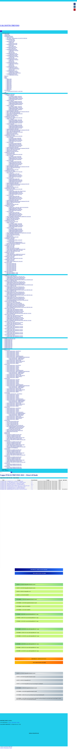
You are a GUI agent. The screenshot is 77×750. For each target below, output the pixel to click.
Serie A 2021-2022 (10, 190)
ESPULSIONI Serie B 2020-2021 (15, 215)
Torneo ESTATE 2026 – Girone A (13, 352)
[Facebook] (75, 4)
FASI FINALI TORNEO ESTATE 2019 (14, 434)
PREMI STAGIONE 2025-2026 (12, 134)
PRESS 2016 (9, 89)
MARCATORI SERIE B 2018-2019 (15, 242)
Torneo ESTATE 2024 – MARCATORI (14, 388)
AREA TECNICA (10, 37)
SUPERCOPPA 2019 (8, 344)
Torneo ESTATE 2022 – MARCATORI (14, 416)
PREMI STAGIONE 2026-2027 (12, 115)
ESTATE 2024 (7, 378)
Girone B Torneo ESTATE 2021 (12, 423)
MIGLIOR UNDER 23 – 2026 (12, 273)
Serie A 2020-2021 (10, 206)
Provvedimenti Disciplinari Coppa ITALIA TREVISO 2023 (17, 300)
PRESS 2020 (9, 85)
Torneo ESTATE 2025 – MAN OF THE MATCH (16, 375)
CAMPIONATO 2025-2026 (10, 116)
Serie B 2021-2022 (10, 195)
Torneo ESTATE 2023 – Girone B (13, 395)
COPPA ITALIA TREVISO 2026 (11, 280)
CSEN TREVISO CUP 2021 (10, 308)
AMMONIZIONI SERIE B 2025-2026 (16, 126)
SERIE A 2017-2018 (10, 246)
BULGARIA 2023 (12, 48)
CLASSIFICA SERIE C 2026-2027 (15, 106)
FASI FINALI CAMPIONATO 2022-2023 (14, 171)
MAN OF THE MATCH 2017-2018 (13, 251)
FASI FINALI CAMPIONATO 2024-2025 (14, 136)
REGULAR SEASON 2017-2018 (13, 248)
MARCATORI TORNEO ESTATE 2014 (14, 468)
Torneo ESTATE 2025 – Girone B (13, 367)
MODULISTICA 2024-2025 (12, 150)
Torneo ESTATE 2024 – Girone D (13, 383)
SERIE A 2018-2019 (10, 238)
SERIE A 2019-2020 (10, 222)
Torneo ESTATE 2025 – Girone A (13, 366)
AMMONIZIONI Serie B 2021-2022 (15, 198)
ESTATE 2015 (7, 463)
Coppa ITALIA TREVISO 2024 (10, 290)
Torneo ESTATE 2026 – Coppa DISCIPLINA (15, 356)
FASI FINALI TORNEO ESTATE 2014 (14, 467)
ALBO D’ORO (7, 35)
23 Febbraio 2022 (3, 485)
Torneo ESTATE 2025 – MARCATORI (14, 374)
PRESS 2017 (9, 88)
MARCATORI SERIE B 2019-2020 (15, 229)
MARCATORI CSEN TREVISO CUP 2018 (15, 327)
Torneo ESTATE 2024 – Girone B (13, 381)
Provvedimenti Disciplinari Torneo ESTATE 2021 (16, 426)
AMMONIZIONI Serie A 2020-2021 (15, 209)
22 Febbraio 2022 (3, 483)
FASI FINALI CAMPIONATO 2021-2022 (14, 189)
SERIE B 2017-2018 (10, 247)
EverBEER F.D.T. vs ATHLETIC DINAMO (15, 481)
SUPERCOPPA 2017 (8, 346)
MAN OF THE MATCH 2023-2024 (13, 167)
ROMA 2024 (11, 45)
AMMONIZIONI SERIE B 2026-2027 (16, 103)
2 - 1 (32, 486)
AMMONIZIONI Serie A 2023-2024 (15, 158)
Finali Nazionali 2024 (10, 153)
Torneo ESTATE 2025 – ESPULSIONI (16, 373)
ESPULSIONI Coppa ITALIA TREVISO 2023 (15, 299)
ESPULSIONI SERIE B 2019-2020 (15, 231)
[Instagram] (75, 7)
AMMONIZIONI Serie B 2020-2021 (15, 214)
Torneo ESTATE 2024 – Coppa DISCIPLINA (15, 384)
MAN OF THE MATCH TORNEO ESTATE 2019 (16, 439)
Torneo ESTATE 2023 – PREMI (12, 406)
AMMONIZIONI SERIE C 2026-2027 (16, 108)
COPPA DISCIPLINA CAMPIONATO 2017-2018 (16, 249)
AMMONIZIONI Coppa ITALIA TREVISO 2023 (16, 298)
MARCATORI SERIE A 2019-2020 (15, 224)
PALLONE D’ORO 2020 (11, 270)
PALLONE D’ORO (8, 262)
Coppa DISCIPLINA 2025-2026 (12, 128)
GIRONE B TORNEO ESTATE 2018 (14, 443)
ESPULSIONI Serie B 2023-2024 (15, 164)
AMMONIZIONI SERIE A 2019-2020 (16, 225)
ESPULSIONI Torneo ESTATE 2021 (16, 428)
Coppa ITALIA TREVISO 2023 (10, 296)
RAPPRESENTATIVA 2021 (12, 53)
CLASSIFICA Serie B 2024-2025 (15, 143)
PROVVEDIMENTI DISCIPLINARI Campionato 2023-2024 (18, 166)
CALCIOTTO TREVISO (9, 25)
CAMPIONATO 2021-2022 (10, 188)
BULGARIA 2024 (12, 46)
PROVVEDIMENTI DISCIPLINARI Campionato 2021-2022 (18, 201)
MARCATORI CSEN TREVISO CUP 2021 (15, 310)
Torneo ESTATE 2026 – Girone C (13, 354)
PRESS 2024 (9, 81)
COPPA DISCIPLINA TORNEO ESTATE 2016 (15, 460)
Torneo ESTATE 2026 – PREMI (12, 363)
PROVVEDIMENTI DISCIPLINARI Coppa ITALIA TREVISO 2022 (19, 307)
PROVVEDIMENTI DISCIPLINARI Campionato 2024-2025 (18, 148)
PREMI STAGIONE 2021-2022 (12, 204)
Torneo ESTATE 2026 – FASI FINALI (14, 351)
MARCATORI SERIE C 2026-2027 (15, 107)
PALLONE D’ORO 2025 (11, 265)
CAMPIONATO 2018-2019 (10, 237)
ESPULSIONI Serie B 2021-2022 (15, 199)
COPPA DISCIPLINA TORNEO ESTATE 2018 (15, 444)
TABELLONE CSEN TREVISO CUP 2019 (15, 322)
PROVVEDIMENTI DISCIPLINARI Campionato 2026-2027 (18, 111)
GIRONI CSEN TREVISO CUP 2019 (14, 323)
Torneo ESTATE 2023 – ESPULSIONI (16, 401)
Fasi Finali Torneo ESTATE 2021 (13, 421)
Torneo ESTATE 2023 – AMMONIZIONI (16, 400)
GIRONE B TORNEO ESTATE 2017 (14, 451)
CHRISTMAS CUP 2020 (13, 56)
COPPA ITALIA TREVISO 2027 (11, 275)
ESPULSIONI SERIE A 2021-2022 (15, 194)
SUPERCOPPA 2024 (8, 339)
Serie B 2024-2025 (10, 142)
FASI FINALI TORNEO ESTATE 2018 (14, 441)
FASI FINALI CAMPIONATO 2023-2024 (14, 154)
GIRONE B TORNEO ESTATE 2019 (14, 436)
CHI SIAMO (7, 34)
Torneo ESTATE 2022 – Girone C (13, 411)
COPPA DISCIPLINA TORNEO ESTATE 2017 (15, 452)
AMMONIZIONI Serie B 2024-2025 (15, 145)
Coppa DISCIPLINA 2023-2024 (12, 165)
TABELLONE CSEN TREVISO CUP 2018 (15, 326)
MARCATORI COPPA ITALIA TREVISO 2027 (16, 276)
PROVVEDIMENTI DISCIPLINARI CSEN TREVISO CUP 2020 (19, 320)
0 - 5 (32, 483)
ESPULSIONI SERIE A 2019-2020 (15, 226)
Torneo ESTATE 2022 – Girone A (13, 409)
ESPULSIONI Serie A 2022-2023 (15, 176)
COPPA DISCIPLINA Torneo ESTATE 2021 (15, 425)
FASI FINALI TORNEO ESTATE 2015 (14, 464)
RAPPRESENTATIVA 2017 (12, 66)
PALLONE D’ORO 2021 (11, 269)
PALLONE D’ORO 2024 (11, 266)
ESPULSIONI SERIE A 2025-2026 (15, 122)
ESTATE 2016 (7, 455)
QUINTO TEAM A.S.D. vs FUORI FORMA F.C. (16, 484)
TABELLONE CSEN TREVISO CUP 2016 (15, 332)
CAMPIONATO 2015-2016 (10, 256)
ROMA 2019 (11, 60)
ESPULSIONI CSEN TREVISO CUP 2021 (15, 312)
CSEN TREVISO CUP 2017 (10, 328)
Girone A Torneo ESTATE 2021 (12, 422)
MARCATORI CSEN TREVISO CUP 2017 (15, 330)
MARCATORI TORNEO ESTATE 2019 (14, 438)
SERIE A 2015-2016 (10, 257)
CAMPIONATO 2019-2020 (10, 220)
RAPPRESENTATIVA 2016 (12, 70)
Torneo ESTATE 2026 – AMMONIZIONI (16, 358)
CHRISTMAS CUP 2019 (13, 59)
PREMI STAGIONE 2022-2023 (12, 187)
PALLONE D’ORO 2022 (11, 268)
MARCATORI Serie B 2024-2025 (15, 144)
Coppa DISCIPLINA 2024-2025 (12, 147)
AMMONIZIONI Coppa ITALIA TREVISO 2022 (16, 305)
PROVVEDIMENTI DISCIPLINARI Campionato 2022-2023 (18, 183)
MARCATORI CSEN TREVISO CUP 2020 (15, 317)
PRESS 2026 (9, 79)
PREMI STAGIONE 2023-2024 (12, 169)
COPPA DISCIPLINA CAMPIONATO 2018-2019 (16, 243)
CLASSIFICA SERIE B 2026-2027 (15, 101)
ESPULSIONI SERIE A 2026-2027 (15, 99)
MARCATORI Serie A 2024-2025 (15, 139)
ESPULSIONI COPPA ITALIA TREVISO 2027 (15, 278)
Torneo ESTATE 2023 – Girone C (13, 396)
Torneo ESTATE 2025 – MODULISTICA (14, 376)
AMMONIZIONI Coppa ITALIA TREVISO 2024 (16, 292)
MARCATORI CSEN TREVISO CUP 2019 (15, 324)
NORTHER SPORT (6, 33)
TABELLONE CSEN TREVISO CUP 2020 (15, 315)
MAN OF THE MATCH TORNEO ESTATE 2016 (16, 462)
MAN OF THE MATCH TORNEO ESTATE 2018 (16, 446)
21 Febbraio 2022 (3, 481)
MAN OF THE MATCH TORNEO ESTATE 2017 (16, 454)
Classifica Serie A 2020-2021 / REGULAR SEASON (18, 207)
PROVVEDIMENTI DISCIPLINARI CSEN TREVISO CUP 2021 (19, 313)
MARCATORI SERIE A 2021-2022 (15, 192)
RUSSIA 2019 (11, 61)
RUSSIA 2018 (11, 65)
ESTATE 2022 (7, 407)
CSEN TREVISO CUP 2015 (10, 334)
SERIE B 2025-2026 (10, 123)
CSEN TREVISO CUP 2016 (10, 331)
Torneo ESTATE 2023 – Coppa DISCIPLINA (15, 398)
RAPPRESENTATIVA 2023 (12, 47)
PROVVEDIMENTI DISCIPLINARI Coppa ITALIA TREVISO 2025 (19, 289)
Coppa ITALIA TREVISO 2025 (10, 285)
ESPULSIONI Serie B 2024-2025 (15, 146)
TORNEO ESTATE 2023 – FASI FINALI (14, 393)
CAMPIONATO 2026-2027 (10, 94)
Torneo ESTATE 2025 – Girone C (13, 368)
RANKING (4, 469)
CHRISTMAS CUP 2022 (13, 50)
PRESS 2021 (9, 84)
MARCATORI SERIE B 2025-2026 (15, 125)
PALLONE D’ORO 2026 (11, 264)
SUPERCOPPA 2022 (8, 341)
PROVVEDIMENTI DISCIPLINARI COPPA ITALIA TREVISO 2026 (20, 284)
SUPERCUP (4, 337)
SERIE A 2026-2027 (10, 95)
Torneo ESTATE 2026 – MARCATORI (14, 360)
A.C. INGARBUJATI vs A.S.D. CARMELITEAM (16, 482)
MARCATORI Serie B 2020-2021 (15, 213)
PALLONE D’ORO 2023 (11, 267)
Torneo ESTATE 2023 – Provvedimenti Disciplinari (16, 399)
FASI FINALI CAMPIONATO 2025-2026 (14, 117)
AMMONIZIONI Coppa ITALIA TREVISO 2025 (16, 287)
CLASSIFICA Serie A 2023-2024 (15, 156)
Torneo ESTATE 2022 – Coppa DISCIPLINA (15, 412)
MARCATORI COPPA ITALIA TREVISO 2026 (16, 281)
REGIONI (6, 75)
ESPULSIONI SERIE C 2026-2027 (15, 109)
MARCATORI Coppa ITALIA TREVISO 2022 (15, 304)
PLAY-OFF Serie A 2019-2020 (12, 221)
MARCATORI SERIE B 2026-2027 (15, 102)
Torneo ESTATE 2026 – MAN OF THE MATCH (16, 361)
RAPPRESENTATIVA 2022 (12, 49)
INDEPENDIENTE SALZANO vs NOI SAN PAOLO (17, 489)
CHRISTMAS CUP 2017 (13, 67)
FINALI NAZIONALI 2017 (14, 68)
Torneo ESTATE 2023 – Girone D (13, 397)
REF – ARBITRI (5, 470)
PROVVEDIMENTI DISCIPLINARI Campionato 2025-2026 (18, 129)
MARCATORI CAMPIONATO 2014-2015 (15, 261)
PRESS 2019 (9, 86)
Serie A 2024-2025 (10, 137)
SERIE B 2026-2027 (10, 100)
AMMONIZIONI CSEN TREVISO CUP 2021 (15, 311)
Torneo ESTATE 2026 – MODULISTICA (14, 362)
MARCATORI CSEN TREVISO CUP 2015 (15, 336)
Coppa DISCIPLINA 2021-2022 (12, 200)
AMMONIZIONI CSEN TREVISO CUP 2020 (15, 318)
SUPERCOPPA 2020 (8, 343)
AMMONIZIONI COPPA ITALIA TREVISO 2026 (16, 282)
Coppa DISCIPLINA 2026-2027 (12, 110)
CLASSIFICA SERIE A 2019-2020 (15, 223)
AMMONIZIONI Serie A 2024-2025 (15, 140)
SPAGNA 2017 (12, 69)
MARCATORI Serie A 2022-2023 (15, 174)
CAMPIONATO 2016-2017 (10, 252)
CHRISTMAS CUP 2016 (13, 71)
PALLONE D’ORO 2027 (11, 263)
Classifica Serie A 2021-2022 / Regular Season (17, 191)
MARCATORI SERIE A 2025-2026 (15, 120)
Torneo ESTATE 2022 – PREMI (12, 419)
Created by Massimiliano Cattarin (6, 747)
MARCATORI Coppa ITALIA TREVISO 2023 (15, 297)
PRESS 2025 (9, 80)
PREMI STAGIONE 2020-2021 (12, 219)
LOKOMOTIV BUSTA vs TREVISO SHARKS (16, 488)
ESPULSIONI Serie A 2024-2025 (15, 141)
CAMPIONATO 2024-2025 (10, 135)
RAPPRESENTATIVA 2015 (12, 73)
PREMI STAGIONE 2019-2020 (12, 236)
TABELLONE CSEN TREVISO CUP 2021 (15, 309)
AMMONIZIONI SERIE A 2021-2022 (16, 193)
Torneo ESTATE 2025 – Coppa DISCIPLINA (15, 370)
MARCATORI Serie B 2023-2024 (15, 162)
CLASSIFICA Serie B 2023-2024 (15, 161)
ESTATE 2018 (7, 440)
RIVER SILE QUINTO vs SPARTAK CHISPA (15, 483)
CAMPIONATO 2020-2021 (10, 205)
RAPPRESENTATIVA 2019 (12, 58)
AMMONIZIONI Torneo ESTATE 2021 (16, 427)
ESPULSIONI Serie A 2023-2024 (15, 159)
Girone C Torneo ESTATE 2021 (12, 424)
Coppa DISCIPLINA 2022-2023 (12, 182)
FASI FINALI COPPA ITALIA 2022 (13, 302)
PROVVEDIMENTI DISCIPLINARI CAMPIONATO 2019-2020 (19, 232)
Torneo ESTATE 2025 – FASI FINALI (14, 365)
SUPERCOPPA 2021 (8, 342)
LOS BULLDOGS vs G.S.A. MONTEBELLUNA (16, 486)
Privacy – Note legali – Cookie (13, 722)
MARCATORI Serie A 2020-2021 (15, 208)
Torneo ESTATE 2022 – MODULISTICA (14, 418)
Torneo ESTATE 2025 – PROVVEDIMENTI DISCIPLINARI (18, 371)
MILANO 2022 (12, 52)
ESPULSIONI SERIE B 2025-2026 (15, 127)
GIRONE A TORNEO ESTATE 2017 (14, 450)
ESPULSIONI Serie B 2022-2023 (15, 181)
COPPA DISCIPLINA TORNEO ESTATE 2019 (15, 437)
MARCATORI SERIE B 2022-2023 (15, 179)
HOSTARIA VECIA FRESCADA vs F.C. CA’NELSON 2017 (18, 485)
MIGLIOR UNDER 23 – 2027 (12, 272)
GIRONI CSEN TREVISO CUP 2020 (14, 316)
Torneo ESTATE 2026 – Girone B (13, 353)
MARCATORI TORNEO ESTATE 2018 (14, 445)
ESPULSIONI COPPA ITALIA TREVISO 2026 (15, 283)
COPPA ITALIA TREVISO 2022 (11, 301)
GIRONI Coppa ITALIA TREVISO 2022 (14, 303)
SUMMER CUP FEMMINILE (12, 447)
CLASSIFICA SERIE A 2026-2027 (15, 96)
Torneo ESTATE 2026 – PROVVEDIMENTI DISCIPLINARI (18, 357)
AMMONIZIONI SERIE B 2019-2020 (16, 230)
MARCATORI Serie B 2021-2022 (15, 197)
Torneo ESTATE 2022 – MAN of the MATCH (15, 417)
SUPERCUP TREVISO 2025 (10, 338)
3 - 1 (32, 481)
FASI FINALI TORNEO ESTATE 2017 (14, 449)
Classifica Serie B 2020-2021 (14, 212)
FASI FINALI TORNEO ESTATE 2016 (14, 456)
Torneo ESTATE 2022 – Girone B (13, 410)
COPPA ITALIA (5, 274)
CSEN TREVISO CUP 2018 (10, 325)
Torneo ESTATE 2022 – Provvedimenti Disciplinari (16, 413)
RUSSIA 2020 (11, 57)
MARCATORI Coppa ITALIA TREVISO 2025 (15, 286)
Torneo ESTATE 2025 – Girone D (13, 369)
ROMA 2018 (11, 64)
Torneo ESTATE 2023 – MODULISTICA (14, 405)
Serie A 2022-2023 (10, 172)
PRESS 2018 (9, 87)
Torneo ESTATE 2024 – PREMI (12, 391)
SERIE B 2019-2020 (10, 227)
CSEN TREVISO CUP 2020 (10, 314)
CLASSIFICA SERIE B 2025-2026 (15, 124)
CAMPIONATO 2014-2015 (10, 259)
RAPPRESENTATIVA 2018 (12, 62)
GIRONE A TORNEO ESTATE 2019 (14, 435)
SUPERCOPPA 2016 (8, 347)
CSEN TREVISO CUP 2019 (10, 321)
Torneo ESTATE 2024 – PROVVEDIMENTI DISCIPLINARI (18, 385)
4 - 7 (32, 482)
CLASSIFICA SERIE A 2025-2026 (15, 119)
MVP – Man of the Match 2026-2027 (13, 112)
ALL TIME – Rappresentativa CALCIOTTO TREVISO (17, 38)
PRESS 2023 (9, 82)
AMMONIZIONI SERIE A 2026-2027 (16, 98)
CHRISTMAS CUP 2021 (13, 54)
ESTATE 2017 (7, 448)
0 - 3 (32, 485)
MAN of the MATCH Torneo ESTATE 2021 (15, 430)
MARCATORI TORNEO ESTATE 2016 (14, 461)
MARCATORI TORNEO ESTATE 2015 (14, 465)
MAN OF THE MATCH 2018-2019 (13, 244)
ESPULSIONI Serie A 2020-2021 (15, 210)
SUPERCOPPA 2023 (8, 340)
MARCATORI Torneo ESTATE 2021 (13, 429)
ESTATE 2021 (7, 420)
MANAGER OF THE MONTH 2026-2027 (15, 113)
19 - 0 (32, 484)
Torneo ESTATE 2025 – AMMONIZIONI (16, 372)
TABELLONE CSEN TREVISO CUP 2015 (15, 335)
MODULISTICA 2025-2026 (12, 133)
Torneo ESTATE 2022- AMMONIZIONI (16, 414)
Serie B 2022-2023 (10, 177)
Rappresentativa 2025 (10, 41)
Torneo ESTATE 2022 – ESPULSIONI (16, 415)
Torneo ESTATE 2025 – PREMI (12, 377)
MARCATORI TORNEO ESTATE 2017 (14, 453)
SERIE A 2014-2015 (10, 260)
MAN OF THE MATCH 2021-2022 (13, 202)
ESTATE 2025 (7, 364)
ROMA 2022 (11, 51)
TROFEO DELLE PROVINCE (15, 72)
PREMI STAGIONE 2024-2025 (12, 151)
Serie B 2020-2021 (10, 211)
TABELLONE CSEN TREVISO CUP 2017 (15, 329)
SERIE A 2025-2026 (10, 118)
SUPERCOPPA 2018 (8, 345)
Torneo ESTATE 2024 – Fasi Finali (13, 379)
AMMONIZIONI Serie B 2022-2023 (15, 180)
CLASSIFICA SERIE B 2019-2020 (15, 228)
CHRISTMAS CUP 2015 (13, 74)
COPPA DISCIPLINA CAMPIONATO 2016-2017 (16, 254)
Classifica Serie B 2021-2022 (14, 196)
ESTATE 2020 (7, 432)
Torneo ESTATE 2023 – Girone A (13, 394)
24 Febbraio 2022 (3, 488)
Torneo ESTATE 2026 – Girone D (13, 355)
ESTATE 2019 (7, 433)
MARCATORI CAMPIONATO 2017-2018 (15, 250)
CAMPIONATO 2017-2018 (10, 245)
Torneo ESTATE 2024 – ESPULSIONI (16, 387)
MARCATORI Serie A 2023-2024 (15, 157)
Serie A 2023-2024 (10, 155)
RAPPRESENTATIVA (9, 36)
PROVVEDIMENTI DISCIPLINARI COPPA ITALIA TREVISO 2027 (20, 279)
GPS (5, 92)
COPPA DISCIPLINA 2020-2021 (13, 217)
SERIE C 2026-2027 (10, 105)
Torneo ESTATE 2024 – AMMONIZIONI (16, 386)
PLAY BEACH (7, 90)
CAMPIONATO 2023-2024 (10, 152)
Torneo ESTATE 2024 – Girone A (13, 380)
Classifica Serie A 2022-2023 (14, 173)
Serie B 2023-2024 (10, 160)
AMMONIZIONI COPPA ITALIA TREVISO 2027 (16, 277)
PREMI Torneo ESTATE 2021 (12, 431)
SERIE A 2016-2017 (10, 253)
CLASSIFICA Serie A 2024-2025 (15, 138)
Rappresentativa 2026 (10, 39)
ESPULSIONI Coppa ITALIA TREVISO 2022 (15, 306)
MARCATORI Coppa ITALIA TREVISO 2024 (15, 291)
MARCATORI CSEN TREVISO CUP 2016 (15, 333)
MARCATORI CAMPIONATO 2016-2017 (15, 255)
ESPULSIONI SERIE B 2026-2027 (15, 104)
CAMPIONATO (5, 93)
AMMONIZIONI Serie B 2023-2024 (15, 163)
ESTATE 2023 (7, 392)
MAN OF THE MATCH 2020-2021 (13, 218)
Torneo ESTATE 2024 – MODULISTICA (14, 390)
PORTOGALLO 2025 (13, 43)
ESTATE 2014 (7, 466)
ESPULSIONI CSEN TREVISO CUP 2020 (15, 319)
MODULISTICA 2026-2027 (12, 114)
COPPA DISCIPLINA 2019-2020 (13, 233)
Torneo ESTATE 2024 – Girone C (13, 382)
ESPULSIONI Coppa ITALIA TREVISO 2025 (15, 288)
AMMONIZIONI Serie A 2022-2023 (15, 175)
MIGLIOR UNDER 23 (9, 271)
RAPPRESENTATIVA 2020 (12, 55)
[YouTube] (75, 9)
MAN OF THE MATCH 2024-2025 (13, 149)
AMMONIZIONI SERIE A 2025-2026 (16, 121)
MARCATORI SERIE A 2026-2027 (15, 97)
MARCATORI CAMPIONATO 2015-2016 (15, 258)
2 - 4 (32, 489)
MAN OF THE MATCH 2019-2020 (13, 234)
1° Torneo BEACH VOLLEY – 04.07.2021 (15, 91)
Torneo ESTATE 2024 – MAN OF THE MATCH (16, 389)
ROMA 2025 (11, 42)
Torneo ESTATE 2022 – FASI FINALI (14, 408)
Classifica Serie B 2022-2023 (14, 178)
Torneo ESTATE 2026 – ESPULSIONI (16, 359)
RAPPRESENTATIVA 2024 (12, 44)
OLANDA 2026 (12, 40)
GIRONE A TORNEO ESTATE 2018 (14, 442)
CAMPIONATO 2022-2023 (10, 170)
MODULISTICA (10, 168)
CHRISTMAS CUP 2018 (13, 63)
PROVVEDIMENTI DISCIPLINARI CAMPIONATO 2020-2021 (19, 216)
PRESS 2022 (9, 83)
